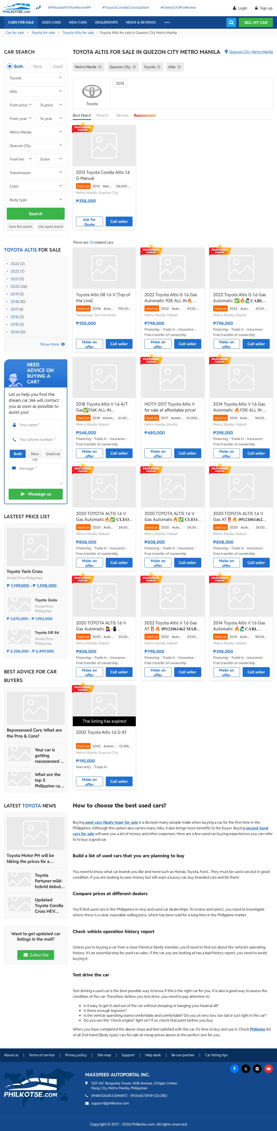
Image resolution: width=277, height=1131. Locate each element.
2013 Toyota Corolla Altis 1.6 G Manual (103, 175)
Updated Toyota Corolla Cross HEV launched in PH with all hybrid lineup (49, 905)
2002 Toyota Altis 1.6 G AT (101, 732)
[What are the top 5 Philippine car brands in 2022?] (19, 779)
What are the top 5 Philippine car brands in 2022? (48, 780)
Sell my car (256, 22)
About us (11, 1055)
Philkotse (257, 1029)
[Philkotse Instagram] (257, 1068)
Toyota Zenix (46, 600)
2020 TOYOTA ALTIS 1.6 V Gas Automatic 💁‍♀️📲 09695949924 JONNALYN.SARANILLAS (101, 626)
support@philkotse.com (110, 1103)
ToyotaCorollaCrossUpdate (127, 7)
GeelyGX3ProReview (179, 7)
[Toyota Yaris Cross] (36, 547)
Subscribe (39, 955)
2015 (15, 324)
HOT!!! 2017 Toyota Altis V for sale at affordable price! (170, 407)
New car (35, 454)
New (37, 66)
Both (18, 66)
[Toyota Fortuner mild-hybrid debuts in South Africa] (19, 879)
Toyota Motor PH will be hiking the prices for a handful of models (30, 859)
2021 (15, 278)
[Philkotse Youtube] (268, 1068)
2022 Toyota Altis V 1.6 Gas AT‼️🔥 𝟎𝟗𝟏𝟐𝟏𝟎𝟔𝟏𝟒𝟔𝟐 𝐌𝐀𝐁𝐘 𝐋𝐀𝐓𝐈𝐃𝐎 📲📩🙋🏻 (172, 626)
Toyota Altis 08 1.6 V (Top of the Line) (103, 298)
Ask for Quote (89, 221)
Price (101, 115)
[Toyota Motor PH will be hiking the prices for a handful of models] (36, 833)
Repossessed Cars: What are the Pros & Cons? (34, 733)
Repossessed (145, 115)
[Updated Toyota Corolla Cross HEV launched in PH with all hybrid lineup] (19, 904)
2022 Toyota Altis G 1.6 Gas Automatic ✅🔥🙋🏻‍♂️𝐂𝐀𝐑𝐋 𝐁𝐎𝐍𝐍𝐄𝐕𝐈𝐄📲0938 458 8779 (239, 298)
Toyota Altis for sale (78, 32)
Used (58, 66)
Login (242, 8)
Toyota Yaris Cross (24, 571)
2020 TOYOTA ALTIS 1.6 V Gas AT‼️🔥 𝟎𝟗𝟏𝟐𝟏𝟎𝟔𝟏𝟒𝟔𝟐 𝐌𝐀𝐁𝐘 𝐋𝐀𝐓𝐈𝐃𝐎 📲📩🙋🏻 (238, 517)
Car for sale (15, 32)
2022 (15, 271)
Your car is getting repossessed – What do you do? (49, 755)
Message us (39, 494)
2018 (15, 301)
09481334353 (102, 1095)
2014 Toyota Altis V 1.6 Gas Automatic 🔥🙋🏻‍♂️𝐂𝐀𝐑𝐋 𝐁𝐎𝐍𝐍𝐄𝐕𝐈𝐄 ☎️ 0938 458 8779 (239, 626)
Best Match (82, 115)
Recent (122, 115)
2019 (15, 294)
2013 (120, 83)
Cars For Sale (21, 22)
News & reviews (141, 22)
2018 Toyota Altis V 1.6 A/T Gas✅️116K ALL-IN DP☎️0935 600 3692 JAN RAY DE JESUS (102, 407)
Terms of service (42, 1055)
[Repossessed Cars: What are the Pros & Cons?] (36, 708)
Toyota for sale (43, 32)
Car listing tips (216, 1055)
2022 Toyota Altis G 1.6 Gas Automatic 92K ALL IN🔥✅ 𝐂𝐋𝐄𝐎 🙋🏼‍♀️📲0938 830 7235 (171, 298)
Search (35, 214)
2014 (15, 332)
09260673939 (141, 1095)
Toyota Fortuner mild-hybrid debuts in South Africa (49, 880)
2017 (14, 309)
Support (128, 1055)
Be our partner (183, 1055)
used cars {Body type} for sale (111, 822)
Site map (104, 1055)
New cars (78, 22)
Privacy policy (76, 1055)
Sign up (265, 8)
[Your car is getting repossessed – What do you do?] (19, 754)
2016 (15, 316)
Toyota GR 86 (47, 632)
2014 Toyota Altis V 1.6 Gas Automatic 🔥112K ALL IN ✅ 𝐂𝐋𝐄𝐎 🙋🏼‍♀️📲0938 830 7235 (240, 407)
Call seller (119, 221)
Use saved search (50, 226)
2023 (15, 263)
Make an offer (89, 344)
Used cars (51, 22)
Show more (49, 344)
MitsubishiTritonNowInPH (71, 7)
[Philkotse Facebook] (234, 1068)
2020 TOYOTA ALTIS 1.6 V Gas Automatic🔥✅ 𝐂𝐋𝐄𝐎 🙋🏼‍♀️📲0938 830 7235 (102, 517)
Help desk (153, 1055)
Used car (53, 453)
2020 (15, 286)
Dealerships (106, 22)
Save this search (20, 226)
